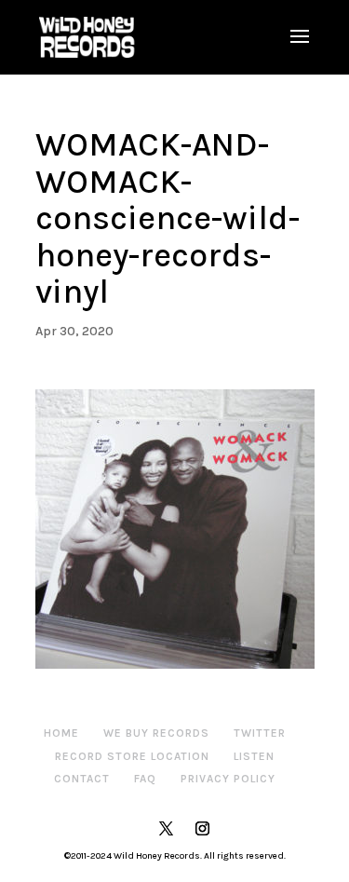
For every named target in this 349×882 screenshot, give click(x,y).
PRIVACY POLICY (228, 778)
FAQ (145, 778)
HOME (61, 733)
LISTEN (254, 756)
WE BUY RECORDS (156, 733)
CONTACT (82, 778)
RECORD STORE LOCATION (132, 756)
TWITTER (260, 733)
